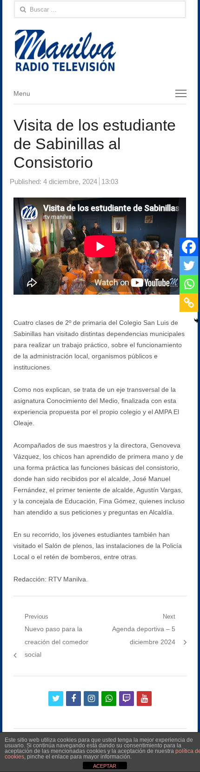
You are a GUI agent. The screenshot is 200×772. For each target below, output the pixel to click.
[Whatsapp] (189, 284)
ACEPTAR (104, 766)
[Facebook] (189, 247)
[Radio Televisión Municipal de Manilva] (99, 50)
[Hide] (196, 320)
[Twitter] (189, 265)
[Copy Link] (189, 302)
